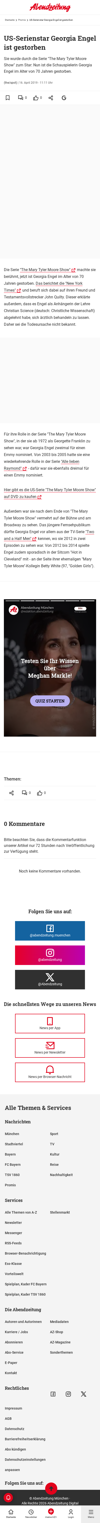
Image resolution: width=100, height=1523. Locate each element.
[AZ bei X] (84, 1394)
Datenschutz (14, 1429)
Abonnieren (14, 1342)
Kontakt (11, 1373)
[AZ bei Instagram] (68, 1394)
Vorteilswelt (14, 1274)
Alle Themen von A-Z (21, 1212)
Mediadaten (59, 1322)
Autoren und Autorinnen (23, 1322)
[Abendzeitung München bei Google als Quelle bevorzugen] (64, 97)
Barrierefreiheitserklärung (25, 1439)
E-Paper (11, 1363)
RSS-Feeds (13, 1243)
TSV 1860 (12, 1175)
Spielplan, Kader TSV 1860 (25, 1294)
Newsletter (13, 1223)
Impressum (13, 1408)
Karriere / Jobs (16, 1332)
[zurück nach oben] (51, 1489)
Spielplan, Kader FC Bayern (26, 1284)
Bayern (10, 1154)
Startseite (10, 20)
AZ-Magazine (60, 1342)
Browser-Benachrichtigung (25, 1253)
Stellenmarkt (60, 1212)
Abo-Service (14, 1352)
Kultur (54, 1154)
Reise (54, 1165)
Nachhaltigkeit (61, 1175)
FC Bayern (13, 1165)
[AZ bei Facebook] (53, 1394)
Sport (54, 1134)
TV (52, 1144)
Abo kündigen (15, 1449)
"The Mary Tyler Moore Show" (45, 269)
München (12, 1134)
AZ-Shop (56, 1332)
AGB (8, 1419)
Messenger (13, 1233)
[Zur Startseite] (50, 11)
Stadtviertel (14, 1144)
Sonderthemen (61, 1352)
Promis (22, 20)
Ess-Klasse (13, 1264)
